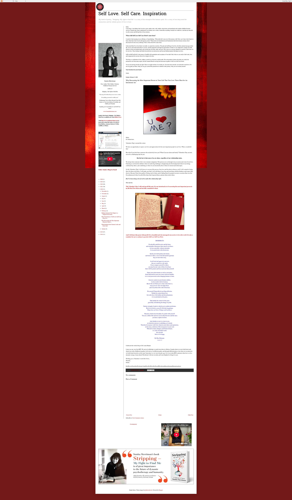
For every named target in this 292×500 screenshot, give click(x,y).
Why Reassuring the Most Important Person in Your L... (110, 221)
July (103, 198)
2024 (101, 179)
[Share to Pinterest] (153, 370)
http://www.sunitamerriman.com (109, 120)
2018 (101, 234)
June (103, 201)
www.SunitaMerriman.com (109, 111)
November (104, 193)
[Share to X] (150, 370)
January (104, 229)
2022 (101, 184)
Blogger (161, 490)
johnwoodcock (148, 490)
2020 (101, 189)
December (104, 191)
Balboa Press (118, 117)
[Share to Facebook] (152, 370)
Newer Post (129, 415)
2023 (101, 181)
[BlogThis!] (149, 370)
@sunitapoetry (133, 424)
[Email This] (148, 370)
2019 (101, 232)
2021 (101, 186)
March (103, 208)
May (103, 203)
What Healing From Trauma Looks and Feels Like (111, 225)
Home (159, 415)
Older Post (190, 415)
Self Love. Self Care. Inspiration (132, 14)
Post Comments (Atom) (138, 418)
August (104, 196)
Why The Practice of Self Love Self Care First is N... (111, 217)
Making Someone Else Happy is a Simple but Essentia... (110, 213)
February (104, 211)
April (103, 206)
